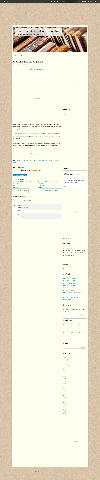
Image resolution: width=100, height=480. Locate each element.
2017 (64, 388)
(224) (68, 295)
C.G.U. (57, 471)
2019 (64, 383)
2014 (64, 395)
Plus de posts (66, 259)
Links (64, 268)
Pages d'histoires (46, 160)
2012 (64, 399)
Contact (20, 55)
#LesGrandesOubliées (69, 180)
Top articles (40, 471)
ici (22, 145)
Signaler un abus (51, 471)
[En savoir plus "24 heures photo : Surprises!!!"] (83, 335)
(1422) (70, 283)
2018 (64, 385)
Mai (66, 360)
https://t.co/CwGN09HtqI (70, 182)
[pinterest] (57, 1)
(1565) (69, 281)
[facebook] (52, 1)
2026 (64, 357)
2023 (64, 374)
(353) (69, 290)
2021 (64, 378)
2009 (64, 406)
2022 (64, 376)
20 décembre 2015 (67, 248)
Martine (25, 471)
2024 (64, 371)
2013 (64, 397)
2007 (64, 411)
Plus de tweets (66, 238)
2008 (64, 409)
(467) (68, 288)
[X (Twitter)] (54, 1)
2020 (64, 381)
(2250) (71, 278)
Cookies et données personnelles (66, 471)
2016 (64, 390)
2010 (64, 404)
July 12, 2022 (67, 186)
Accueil (15, 55)
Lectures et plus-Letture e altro (38, 31)
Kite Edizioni (44, 136)
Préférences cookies (77, 471)
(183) (68, 299)
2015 (64, 392)
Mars (66, 362)
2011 (64, 402)
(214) (70, 297)
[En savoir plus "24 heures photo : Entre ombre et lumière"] (67, 327)
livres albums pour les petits (26, 160)
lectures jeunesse (38, 160)
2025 (64, 369)
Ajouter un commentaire (26, 200)
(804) (70, 285)
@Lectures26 (77, 174)
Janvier (66, 367)
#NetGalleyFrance (79, 180)
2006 (64, 414)
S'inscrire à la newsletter (20, 175)
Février (66, 364)
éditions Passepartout (18, 136)
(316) (72, 292)
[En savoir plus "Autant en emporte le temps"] (75, 335)
